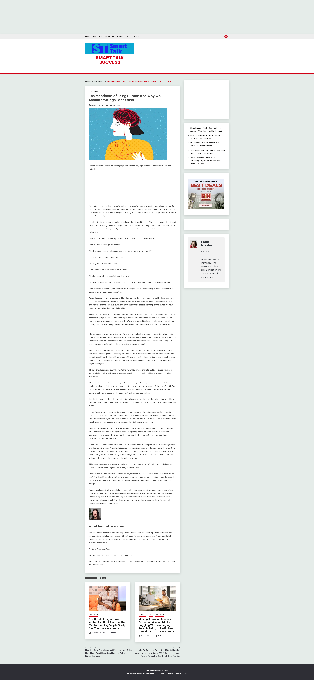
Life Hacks (93, 91)
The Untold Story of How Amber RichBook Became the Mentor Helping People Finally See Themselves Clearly (107, 623)
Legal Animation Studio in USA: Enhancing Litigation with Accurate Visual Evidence (205, 160)
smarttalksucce (114, 105)
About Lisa (109, 36)
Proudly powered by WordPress (140, 673)
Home (88, 36)
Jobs (151, 615)
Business (142, 615)
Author (113, 633)
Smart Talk (98, 36)
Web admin (162, 636)
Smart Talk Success (110, 59)
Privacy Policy (133, 36)
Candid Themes (181, 673)
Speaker (120, 36)
